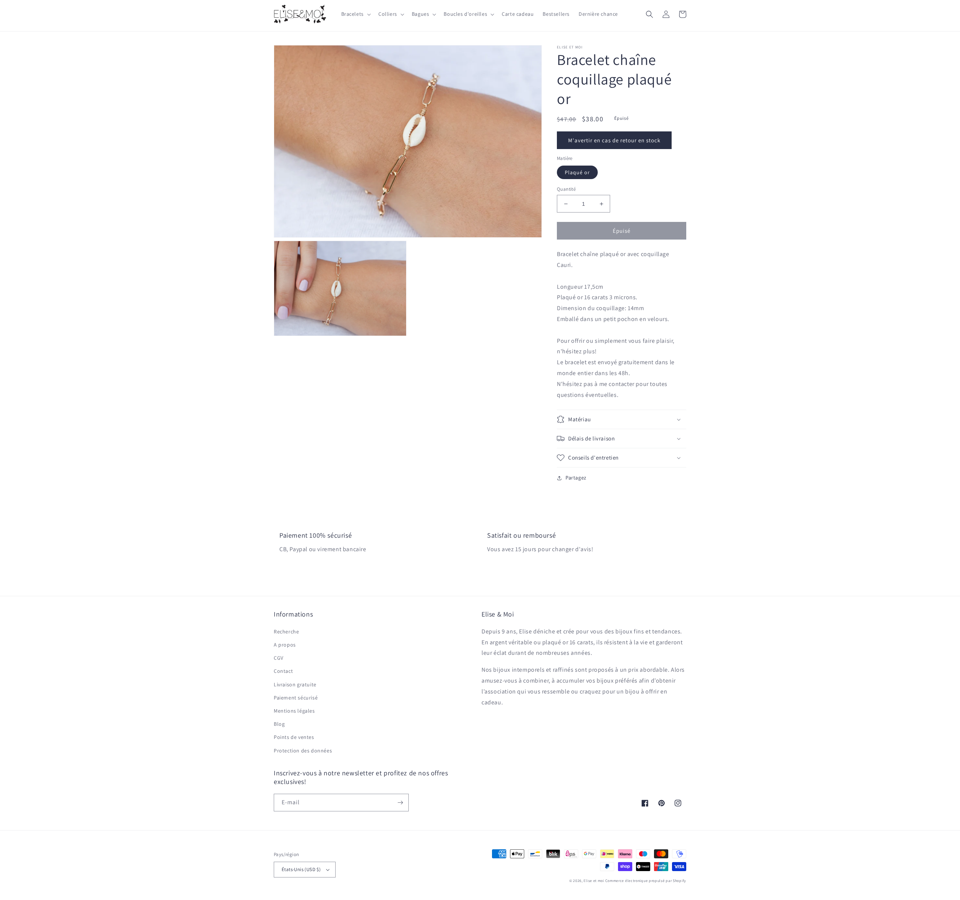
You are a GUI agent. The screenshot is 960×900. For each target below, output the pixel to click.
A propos (285, 644)
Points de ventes (294, 737)
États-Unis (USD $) (301, 869)
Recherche (286, 631)
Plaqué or (577, 172)
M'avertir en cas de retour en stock (614, 140)
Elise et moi (594, 880)
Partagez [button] (576, 477)
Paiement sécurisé (296, 697)
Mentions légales (294, 710)
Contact (283, 671)
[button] (355, 14)
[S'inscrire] (400, 802)
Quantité (566, 189)
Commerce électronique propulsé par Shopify (645, 880)
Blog (279, 724)
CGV (279, 657)
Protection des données (303, 750)
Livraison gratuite (295, 684)
